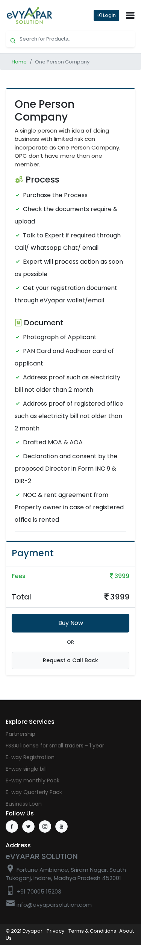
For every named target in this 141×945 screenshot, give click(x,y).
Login (109, 15)
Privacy (55, 930)
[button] (130, 15)
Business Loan (24, 804)
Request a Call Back (70, 660)
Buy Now (70, 623)
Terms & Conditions (92, 930)
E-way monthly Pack (32, 780)
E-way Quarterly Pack (34, 792)
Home (19, 61)
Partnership (20, 734)
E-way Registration (30, 757)
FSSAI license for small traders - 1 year (55, 745)
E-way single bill (26, 769)
